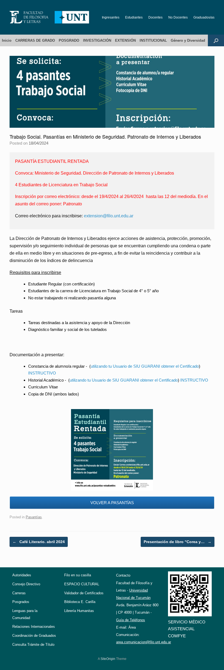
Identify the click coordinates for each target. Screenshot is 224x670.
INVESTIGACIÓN (97, 40)
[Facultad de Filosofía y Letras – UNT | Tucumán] (49, 17)
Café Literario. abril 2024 (39, 542)
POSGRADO (69, 40)
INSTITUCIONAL (153, 40)
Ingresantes (110, 17)
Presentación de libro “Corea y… (177, 542)
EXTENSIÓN (125, 40)
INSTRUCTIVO (42, 373)
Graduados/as (203, 17)
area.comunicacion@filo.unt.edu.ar (143, 642)
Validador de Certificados (84, 593)
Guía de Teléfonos (130, 620)
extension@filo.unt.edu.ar (108, 216)
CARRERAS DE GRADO (35, 40)
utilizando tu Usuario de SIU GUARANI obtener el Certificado (145, 366)
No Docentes (178, 17)
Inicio (6, 40)
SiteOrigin (108, 658)
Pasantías (34, 517)
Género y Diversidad (188, 40)
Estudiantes (134, 17)
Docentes (155, 17)
